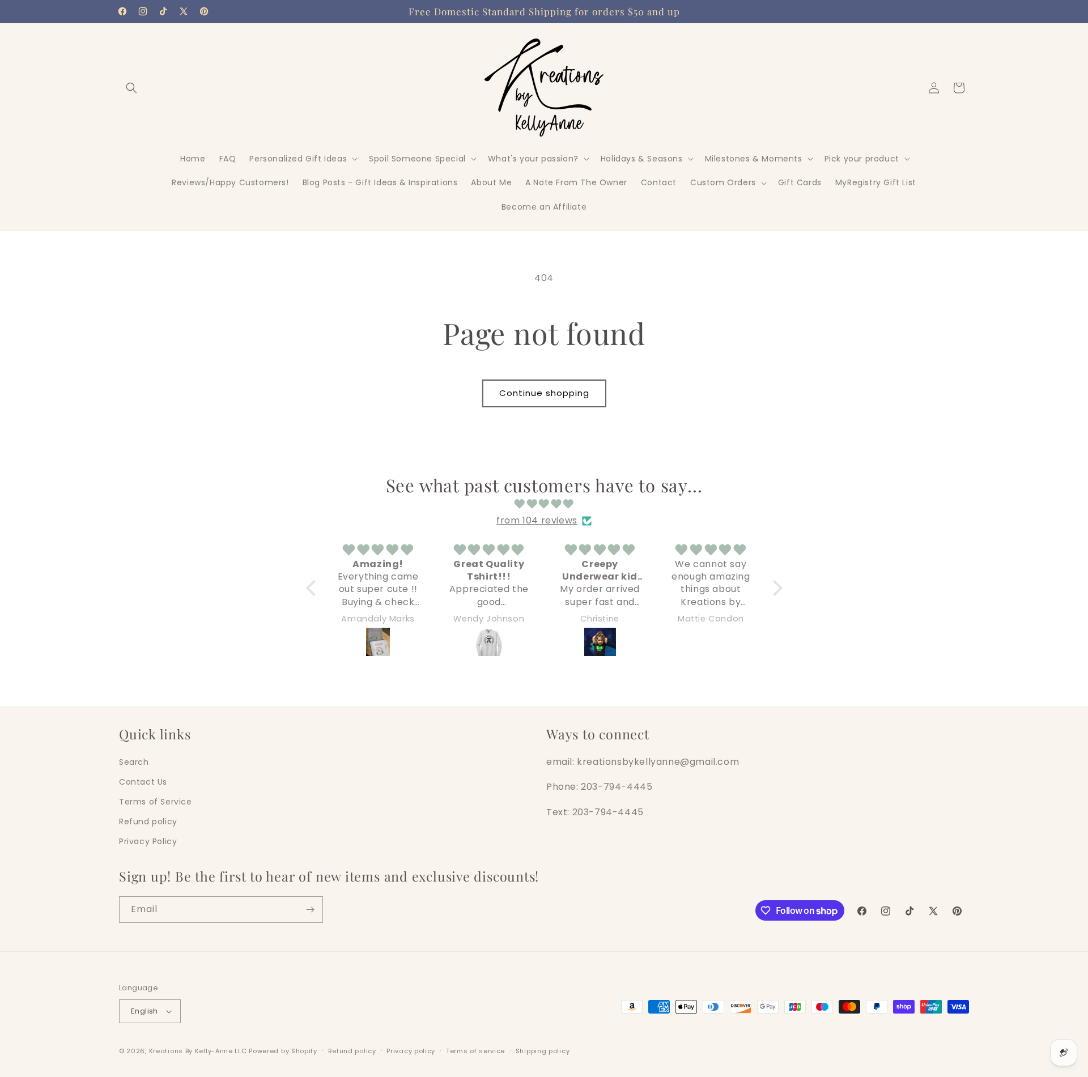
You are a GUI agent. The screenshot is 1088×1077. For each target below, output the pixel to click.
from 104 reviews (536, 520)
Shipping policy (543, 1050)
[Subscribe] (310, 909)
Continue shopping (544, 393)
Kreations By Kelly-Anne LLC (198, 1050)
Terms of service (475, 1050)
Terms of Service (155, 801)
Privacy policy (410, 1050)
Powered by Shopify (283, 1050)
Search (134, 761)
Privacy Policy (148, 841)
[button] (131, 87)
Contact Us (143, 781)
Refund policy (148, 821)
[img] (544, 504)
